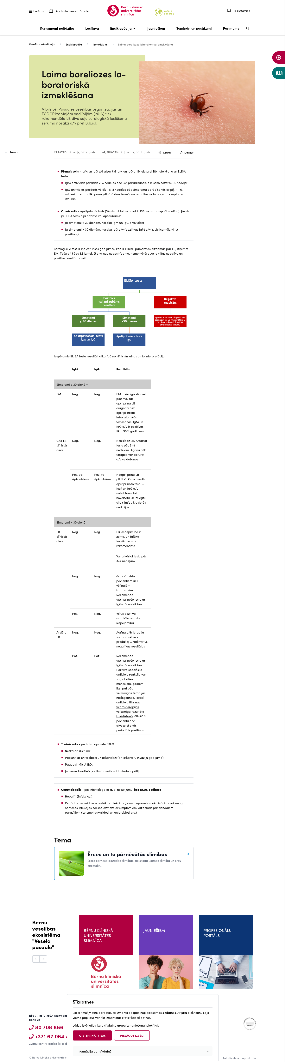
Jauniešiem (156, 28)
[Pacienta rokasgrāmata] (278, 73)
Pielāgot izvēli (132, 1035)
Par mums (231, 28)
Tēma (14, 152)
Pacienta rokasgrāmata (72, 11)
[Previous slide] (36, 959)
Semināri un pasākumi (194, 28)
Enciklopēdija (120, 30)
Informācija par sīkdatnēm (95, 1051)
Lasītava (92, 28)
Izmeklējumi (100, 44)
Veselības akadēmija (42, 44)
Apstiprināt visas (92, 1035)
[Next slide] (43, 959)
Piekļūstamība (241, 10)
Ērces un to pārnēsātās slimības (127, 854)
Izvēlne (38, 11)
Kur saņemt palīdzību (57, 28)
